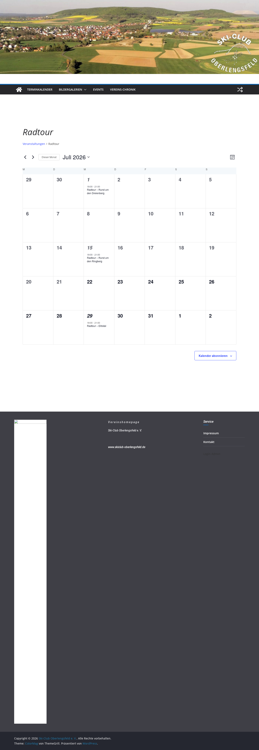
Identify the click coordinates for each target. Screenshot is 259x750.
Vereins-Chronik (123, 89)
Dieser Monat (49, 157)
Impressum (211, 433)
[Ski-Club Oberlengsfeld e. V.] (129, 3)
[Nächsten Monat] (33, 157)
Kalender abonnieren (213, 356)
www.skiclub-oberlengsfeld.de (126, 447)
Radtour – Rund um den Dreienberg (98, 191)
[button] (84, 89)
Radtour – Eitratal (96, 325)
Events (98, 89)
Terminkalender (39, 89)
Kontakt (208, 442)
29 (89, 315)
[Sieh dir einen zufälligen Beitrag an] (240, 89)
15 (89, 247)
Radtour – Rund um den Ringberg (98, 259)
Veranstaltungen (34, 144)
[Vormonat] (25, 157)
